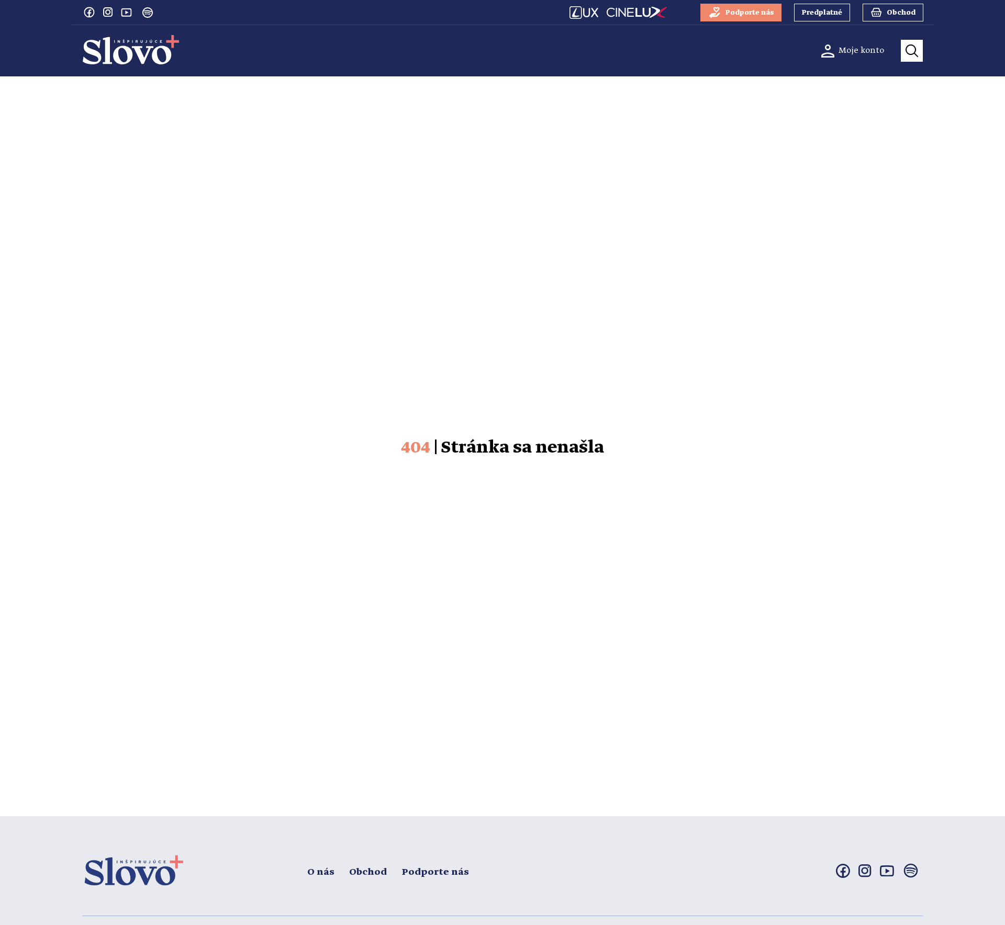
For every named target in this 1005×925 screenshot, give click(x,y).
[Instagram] (108, 12)
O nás (320, 872)
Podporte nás (435, 872)
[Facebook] (89, 12)
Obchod (368, 872)
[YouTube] (126, 12)
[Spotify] (147, 12)
